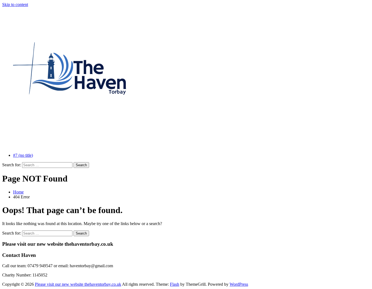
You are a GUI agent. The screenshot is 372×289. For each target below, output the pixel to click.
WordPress (239, 284)
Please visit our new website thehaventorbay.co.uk (78, 284)
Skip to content (15, 4)
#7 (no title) (23, 155)
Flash (174, 284)
